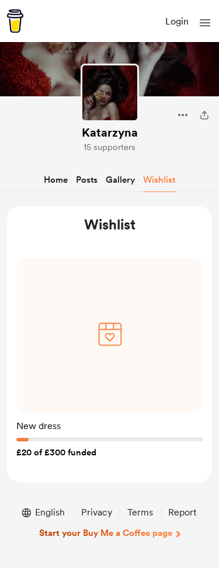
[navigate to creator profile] (110, 93)
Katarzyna (110, 133)
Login (177, 21)
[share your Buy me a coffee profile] (204, 115)
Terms (140, 512)
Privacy (96, 512)
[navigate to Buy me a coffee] (15, 21)
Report (182, 512)
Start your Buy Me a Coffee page (105, 533)
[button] (205, 23)
